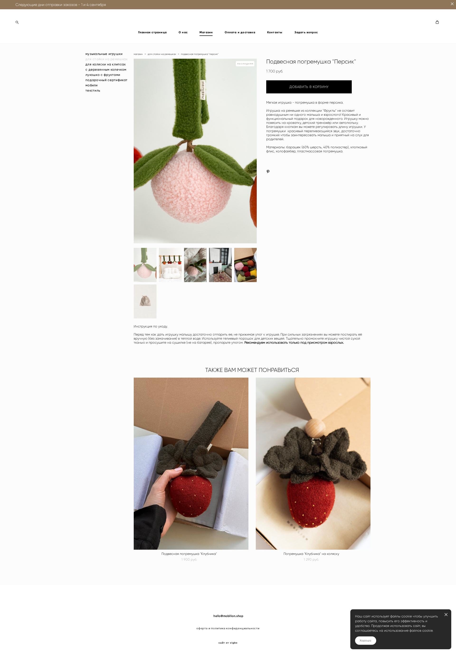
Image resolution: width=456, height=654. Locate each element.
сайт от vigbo (228, 643)
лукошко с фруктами (103, 75)
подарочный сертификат (107, 80)
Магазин (206, 32)
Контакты (275, 32)
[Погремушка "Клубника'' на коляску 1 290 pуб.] (313, 464)
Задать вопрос (306, 32)
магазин (138, 54)
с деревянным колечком (106, 69)
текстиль (93, 90)
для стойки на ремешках (107, 59)
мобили (92, 85)
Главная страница (152, 32)
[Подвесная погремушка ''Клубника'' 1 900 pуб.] (191, 464)
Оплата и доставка (240, 32)
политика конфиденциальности (235, 628)
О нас (183, 32)
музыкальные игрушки (104, 54)
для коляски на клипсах (106, 64)
